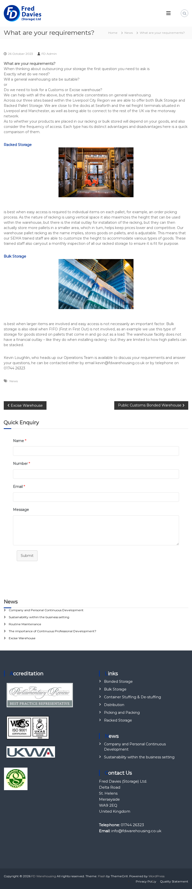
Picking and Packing (122, 712)
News (128, 33)
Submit (27, 555)
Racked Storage (118, 720)
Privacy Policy (146, 881)
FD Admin (49, 54)
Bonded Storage (118, 681)
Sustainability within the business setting (39, 617)
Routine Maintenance (25, 624)
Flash (102, 876)
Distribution (114, 705)
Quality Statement (174, 881)
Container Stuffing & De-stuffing (132, 697)
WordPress (156, 876)
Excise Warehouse (22, 638)
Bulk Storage (15, 256)
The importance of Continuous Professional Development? (52, 631)
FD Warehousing (43, 876)
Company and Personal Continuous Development (46, 610)
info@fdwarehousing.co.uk (136, 830)
